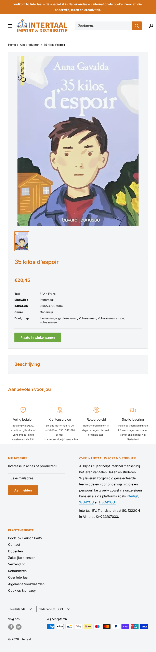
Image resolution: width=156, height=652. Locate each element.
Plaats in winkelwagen (38, 337)
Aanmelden (23, 490)
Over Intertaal (18, 577)
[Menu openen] (10, 26)
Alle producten (29, 44)
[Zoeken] (137, 25)
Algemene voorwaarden (26, 584)
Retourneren (17, 571)
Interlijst (132, 496)
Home (12, 44)
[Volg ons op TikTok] (11, 627)
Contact (14, 544)
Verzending (16, 564)
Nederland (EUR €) (51, 609)
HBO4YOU (107, 502)
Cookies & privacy (22, 590)
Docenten (15, 551)
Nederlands (17, 609)
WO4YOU (86, 502)
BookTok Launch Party (25, 538)
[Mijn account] (151, 26)
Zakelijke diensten (21, 558)
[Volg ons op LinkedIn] (19, 627)
